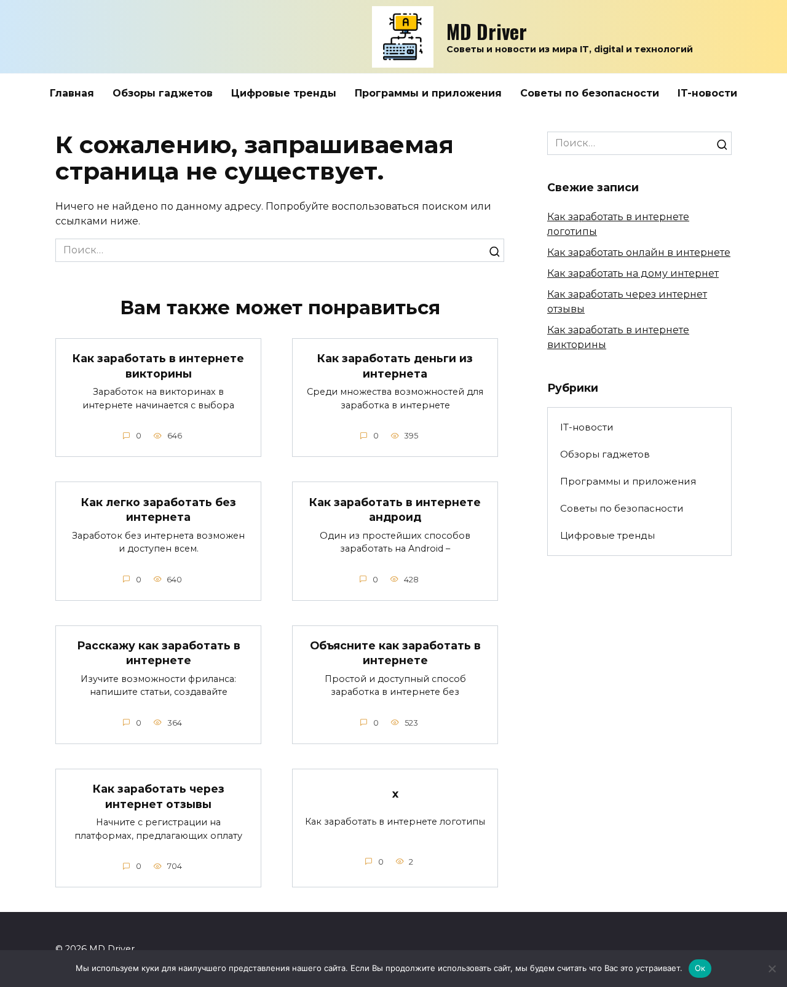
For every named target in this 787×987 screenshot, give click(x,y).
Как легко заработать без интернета (158, 509)
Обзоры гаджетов (163, 93)
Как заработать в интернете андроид (395, 509)
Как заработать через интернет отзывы (158, 796)
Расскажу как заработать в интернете (158, 653)
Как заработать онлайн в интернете (638, 252)
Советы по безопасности (589, 93)
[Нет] (771, 968)
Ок (700, 968)
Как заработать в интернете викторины (158, 366)
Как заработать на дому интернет (633, 273)
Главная (72, 93)
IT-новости (707, 93)
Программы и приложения (428, 93)
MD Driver (486, 31)
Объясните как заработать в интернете (395, 653)
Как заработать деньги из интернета (395, 366)
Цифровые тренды (283, 93)
